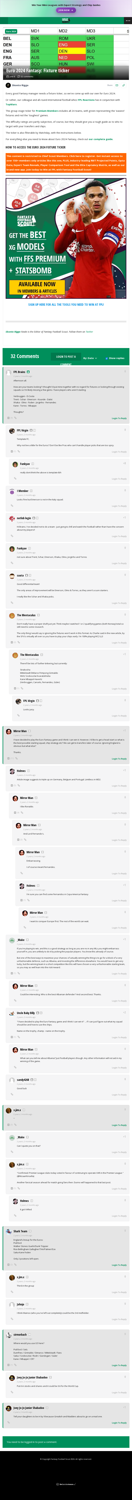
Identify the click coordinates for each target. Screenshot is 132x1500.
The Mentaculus (26, 615)
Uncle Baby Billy (26, 1013)
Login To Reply (119, 418)
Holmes (21, 771)
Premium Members (47, 110)
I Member (22, 491)
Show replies (116, 358)
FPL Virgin (22, 430)
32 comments (27, 76)
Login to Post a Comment (66, 358)
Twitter (89, 331)
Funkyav (25, 464)
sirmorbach (20, 1334)
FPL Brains (19, 372)
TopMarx (11, 104)
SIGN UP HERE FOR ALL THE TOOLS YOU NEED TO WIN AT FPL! (66, 304)
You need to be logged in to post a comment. (32, 1441)
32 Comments (25, 356)
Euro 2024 (11, 31)
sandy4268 (23, 1080)
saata (20, 575)
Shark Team (20, 1231)
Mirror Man (20, 731)
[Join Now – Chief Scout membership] (66, 8)
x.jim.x (17, 1110)
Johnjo (20, 1304)
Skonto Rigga (13, 331)
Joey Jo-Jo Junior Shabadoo (32, 1377)
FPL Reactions (86, 99)
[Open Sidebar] (128, 20)
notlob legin (24, 518)
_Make (20, 940)
